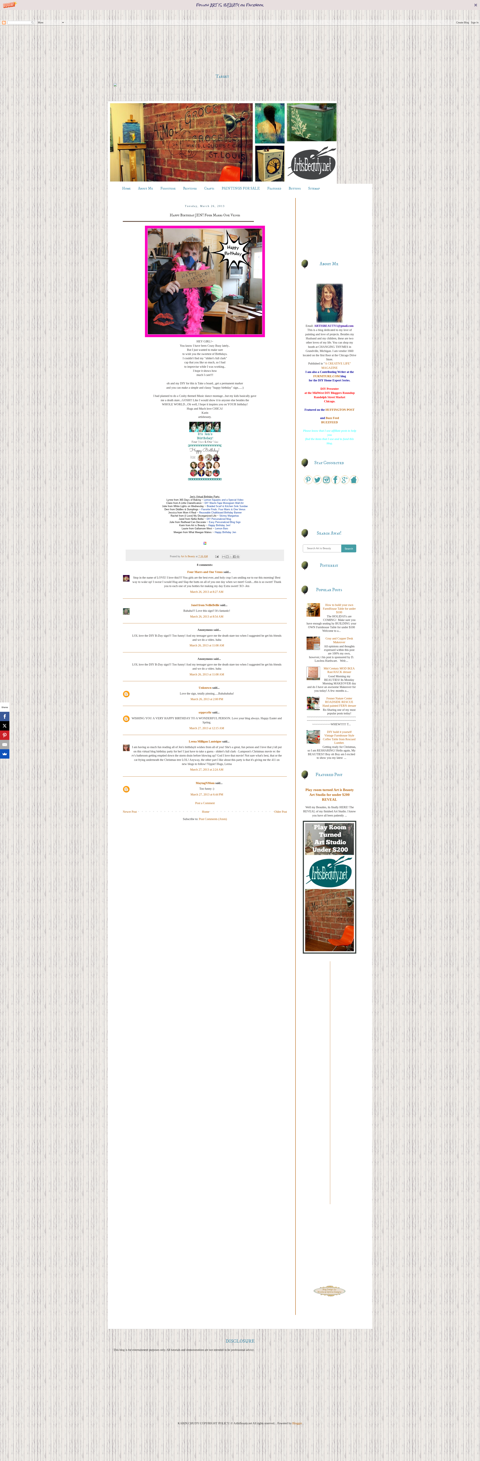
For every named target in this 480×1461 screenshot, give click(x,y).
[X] (4, 725)
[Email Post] (216, 556)
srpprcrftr (205, 712)
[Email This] (224, 557)
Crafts (209, 188)
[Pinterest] (4, 735)
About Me (145, 188)
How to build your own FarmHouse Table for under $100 (339, 608)
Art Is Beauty (188, 556)
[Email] (4, 744)
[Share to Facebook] (234, 557)
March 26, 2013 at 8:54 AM (206, 616)
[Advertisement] (222, 42)
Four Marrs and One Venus (205, 572)
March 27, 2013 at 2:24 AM (206, 769)
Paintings (190, 188)
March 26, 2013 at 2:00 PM (206, 699)
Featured (274, 188)
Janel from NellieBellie (205, 605)
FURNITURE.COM (326, 376)
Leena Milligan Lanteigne (205, 741)
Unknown (205, 687)
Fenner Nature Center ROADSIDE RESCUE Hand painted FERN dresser (339, 702)
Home (126, 188)
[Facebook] (4, 716)
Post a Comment (205, 803)
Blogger (297, 1423)
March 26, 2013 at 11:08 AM (207, 645)
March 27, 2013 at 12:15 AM (206, 728)
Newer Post (130, 811)
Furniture (168, 188)
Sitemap (314, 188)
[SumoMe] (4, 754)
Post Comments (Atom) (213, 819)
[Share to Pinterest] (238, 557)
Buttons (295, 188)
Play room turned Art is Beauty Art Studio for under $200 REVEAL (329, 794)
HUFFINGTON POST (340, 409)
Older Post (280, 811)
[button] (240, 5)
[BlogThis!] (227, 557)
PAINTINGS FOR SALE (241, 188)
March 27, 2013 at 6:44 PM (206, 794)
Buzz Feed (332, 418)
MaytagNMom (205, 783)
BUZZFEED (329, 422)
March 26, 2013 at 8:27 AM (206, 591)
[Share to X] (231, 557)
